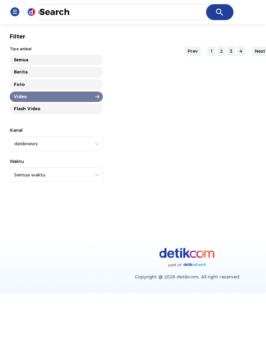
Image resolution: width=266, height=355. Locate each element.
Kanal (16, 130)
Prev (192, 51)
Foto (19, 84)
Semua (21, 59)
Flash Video (27, 108)
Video (20, 96)
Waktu (17, 161)
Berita (21, 72)
